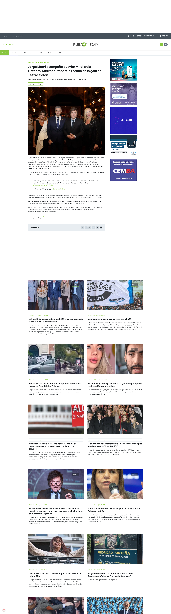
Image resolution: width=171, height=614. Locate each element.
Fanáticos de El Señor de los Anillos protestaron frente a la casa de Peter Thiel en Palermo (55, 384)
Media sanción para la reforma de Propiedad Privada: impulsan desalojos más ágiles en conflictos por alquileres (53, 446)
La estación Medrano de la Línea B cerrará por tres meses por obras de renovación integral (38, 53)
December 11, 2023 (59, 189)
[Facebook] (82, 228)
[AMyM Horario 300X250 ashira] (123, 136)
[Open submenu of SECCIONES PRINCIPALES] (155, 36)
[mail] (13, 44)
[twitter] (6, 44)
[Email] (101, 228)
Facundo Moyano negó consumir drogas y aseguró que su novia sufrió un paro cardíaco (115, 384)
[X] (86, 228)
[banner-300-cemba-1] (123, 160)
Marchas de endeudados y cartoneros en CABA (109, 319)
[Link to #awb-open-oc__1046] (161, 44)
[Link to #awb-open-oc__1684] (166, 44)
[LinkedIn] (90, 228)
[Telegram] (97, 228)
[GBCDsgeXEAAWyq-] (66, 88)
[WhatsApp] (93, 228)
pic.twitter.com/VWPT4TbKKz (43, 185)
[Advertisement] (83, 16)
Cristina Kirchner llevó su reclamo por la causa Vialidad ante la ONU (55, 574)
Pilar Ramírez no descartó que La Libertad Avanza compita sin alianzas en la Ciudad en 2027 (115, 445)
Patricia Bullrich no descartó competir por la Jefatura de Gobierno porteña (114, 509)
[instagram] (10, 44)
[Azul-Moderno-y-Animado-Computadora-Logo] (123, 108)
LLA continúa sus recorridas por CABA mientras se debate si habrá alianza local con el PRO (56, 320)
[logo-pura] (85, 43)
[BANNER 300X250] (123, 60)
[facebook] (3, 44)
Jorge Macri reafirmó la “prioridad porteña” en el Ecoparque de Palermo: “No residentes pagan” (110, 574)
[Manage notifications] (3, 610)
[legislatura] (123, 84)
